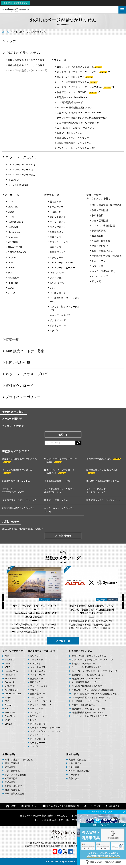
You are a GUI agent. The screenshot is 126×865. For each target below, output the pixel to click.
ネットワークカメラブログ (27, 374)
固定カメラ (55, 201)
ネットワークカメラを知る (21, 164)
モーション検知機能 (18, 185)
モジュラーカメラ (59, 242)
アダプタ (54, 330)
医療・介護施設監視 (102, 251)
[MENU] (122, 10)
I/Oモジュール (57, 282)
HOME (13, 806)
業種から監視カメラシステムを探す (26, 60)
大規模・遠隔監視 (77, 759)
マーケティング (100, 276)
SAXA (11, 287)
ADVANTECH (15, 247)
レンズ (53, 287)
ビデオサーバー (58, 325)
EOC (10, 272)
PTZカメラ (55, 211)
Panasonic (13, 237)
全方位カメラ (56, 232)
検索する (63, 434)
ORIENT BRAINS (17, 252)
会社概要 (113, 806)
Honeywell (13, 227)
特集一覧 (12, 339)
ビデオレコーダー (59, 293)
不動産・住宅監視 (101, 240)
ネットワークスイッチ (61, 262)
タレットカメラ (58, 216)
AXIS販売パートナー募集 (25, 351)
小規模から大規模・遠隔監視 (107, 256)
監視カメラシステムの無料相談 (61, 806)
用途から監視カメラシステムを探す (26, 65)
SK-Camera (14, 232)
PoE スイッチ (57, 272)
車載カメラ (55, 237)
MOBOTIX (13, 242)
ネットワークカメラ (21, 157)
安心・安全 (97, 281)
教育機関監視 (99, 230)
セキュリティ (99, 261)
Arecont (12, 267)
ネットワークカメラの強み (21, 174)
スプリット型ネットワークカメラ (65, 308)
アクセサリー (56, 257)
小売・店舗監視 (100, 220)
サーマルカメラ (58, 222)
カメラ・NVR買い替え (103, 271)
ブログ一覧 (64, 641)
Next (123, 601)
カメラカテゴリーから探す (41, 650)
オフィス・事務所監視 (103, 225)
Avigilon (12, 257)
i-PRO (11, 216)
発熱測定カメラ (58, 252)
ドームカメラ (56, 206)
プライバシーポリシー (23, 397)
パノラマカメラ (58, 227)
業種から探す (9, 754)
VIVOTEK (13, 206)
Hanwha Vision (15, 222)
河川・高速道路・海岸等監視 (107, 205)
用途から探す (73, 754)
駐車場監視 (97, 215)
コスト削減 (97, 266)
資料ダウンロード (19, 385)
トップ (11, 41)
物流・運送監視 (100, 245)
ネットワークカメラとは (20, 169)
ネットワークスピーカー (62, 267)
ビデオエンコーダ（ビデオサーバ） (65, 300)
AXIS (10, 201)
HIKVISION (13, 277)
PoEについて (14, 179)
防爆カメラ (55, 247)
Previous (3, 601)
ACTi (10, 262)
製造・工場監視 (100, 210)
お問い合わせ (16, 362)
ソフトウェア (56, 277)
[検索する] (78, 443)
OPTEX (12, 293)
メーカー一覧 (12, 195)
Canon (11, 211)
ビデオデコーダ (58, 320)
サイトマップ (94, 806)
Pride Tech (13, 282)
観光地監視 (97, 235)
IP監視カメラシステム (23, 53)
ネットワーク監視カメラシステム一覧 (27, 70)
